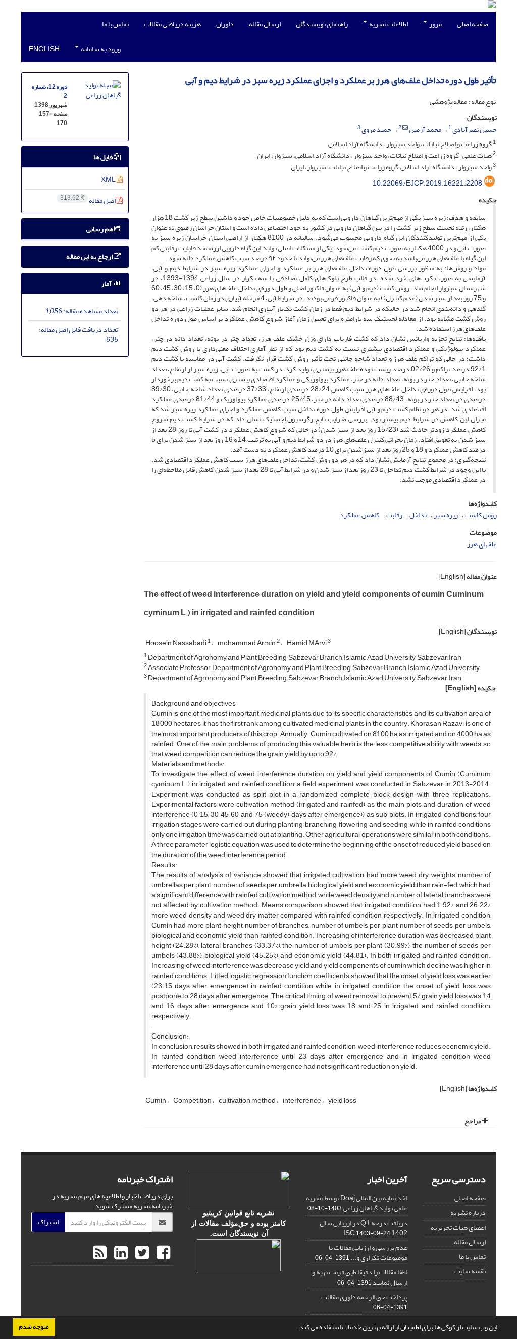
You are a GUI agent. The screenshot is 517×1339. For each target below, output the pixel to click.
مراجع (473, 1121)
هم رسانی (100, 229)
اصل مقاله (88, 200)
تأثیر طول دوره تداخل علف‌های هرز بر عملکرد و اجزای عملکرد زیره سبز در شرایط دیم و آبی (340, 80)
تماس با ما (115, 24)
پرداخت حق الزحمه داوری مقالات (364, 1297)
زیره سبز (446, 515)
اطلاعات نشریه (388, 24)
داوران (225, 24)
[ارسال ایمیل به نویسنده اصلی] (405, 128)
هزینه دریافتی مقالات (172, 24)
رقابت (394, 515)
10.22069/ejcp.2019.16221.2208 (427, 183)
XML (109, 180)
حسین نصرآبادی (474, 129)
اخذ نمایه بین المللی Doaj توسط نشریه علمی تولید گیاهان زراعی (356, 1203)
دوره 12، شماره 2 (49, 91)
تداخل (418, 515)
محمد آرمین (425, 129)
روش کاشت (481, 515)
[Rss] (99, 1253)
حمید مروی (376, 129)
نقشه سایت (470, 1271)
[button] (294, 1328)
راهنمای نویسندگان (322, 24)
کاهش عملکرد (359, 515)
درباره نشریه (468, 1213)
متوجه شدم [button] (34, 1327)
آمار (107, 283)
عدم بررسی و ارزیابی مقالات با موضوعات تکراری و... (368, 1252)
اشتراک (48, 1222)
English (44, 49)
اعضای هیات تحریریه (458, 1227)
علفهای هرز (482, 544)
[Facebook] (162, 1253)
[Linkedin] (119, 1253)
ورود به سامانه (100, 49)
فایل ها (103, 157)
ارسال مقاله (265, 24)
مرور (435, 24)
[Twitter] (140, 1253)
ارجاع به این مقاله (90, 256)
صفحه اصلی (472, 24)
